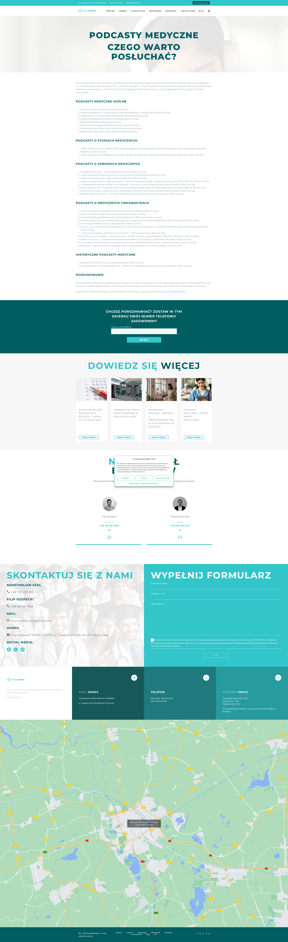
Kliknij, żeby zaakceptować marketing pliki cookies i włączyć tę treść (144, 823)
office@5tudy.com (135, 3)
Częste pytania (188, 11)
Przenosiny (171, 11)
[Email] (109, 537)
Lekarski (123, 11)
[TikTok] (206, 933)
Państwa (110, 11)
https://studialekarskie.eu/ (174, 291)
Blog (201, 11)
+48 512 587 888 (109, 525)
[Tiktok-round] (22, 649)
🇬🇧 (209, 11)
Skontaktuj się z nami (201, 3)
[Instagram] (16, 649)
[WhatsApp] (203, 933)
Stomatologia (138, 11)
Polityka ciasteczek (134, 483)
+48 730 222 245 (117, 3)
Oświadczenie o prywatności (149, 483)
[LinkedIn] (109, 530)
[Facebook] (9, 649)
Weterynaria (155, 11)
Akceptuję (125, 478)
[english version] (209, 933)
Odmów (144, 478)
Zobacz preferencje (162, 478)
